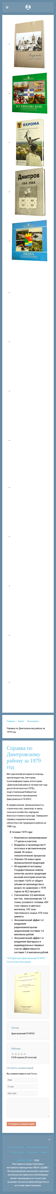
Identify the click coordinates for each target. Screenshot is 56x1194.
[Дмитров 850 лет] (30, 586)
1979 (9, 958)
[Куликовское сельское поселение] (30, 93)
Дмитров (17, 958)
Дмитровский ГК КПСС (33, 958)
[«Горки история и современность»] (30, 682)
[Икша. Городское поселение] (30, 241)
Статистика (13, 962)
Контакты (32, 1152)
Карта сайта (17, 1152)
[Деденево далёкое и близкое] (30, 44)
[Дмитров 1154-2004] (30, 191)
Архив (43, 1152)
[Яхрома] (30, 142)
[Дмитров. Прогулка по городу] (30, 342)
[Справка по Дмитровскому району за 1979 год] (28, 992)
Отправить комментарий (21, 1124)
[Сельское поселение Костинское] (30, 391)
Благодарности (16, 1147)
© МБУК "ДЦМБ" (25, 1160)
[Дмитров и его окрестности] (30, 440)
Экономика (33, 721)
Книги (21, 721)
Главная (11, 721)
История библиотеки (37, 1147)
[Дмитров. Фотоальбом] (30, 635)
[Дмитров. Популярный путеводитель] (30, 292)
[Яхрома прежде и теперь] (30, 536)
